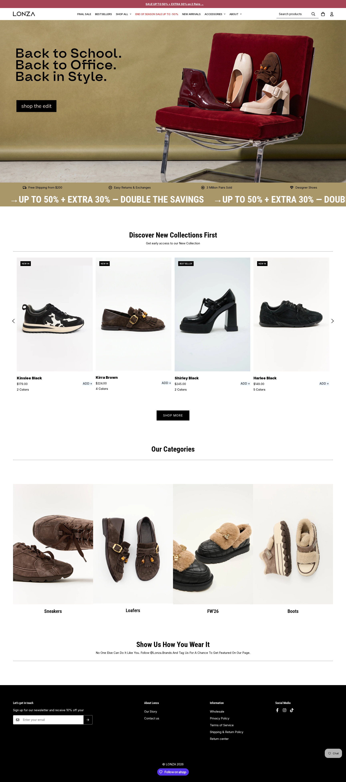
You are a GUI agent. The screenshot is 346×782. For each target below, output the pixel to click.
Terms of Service (222, 725)
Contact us (151, 718)
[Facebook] (277, 710)
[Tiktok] (291, 710)
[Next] (333, 321)
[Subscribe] (88, 719)
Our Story (150, 711)
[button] (323, 14)
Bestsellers (103, 14)
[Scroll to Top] (338, 764)
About (233, 14)
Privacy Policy (219, 718)
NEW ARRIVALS (191, 14)
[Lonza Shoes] (24, 14)
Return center (219, 739)
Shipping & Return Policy (226, 732)
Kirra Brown (107, 377)
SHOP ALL (122, 14)
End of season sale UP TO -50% (156, 14)
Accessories (213, 14)
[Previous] (13, 321)
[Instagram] (284, 710)
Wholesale (217, 711)
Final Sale (84, 14)
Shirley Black (187, 378)
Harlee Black (265, 378)
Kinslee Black (29, 378)
